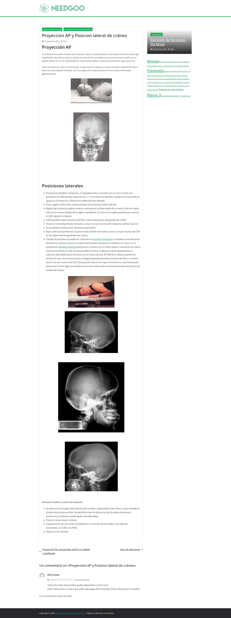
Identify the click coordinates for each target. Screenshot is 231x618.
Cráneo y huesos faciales (52, 29)
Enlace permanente (82, 580)
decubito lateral (165, 62)
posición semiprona (103, 239)
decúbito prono (157, 66)
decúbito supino (66, 246)
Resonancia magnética (171, 96)
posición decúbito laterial (167, 79)
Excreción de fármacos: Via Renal (168, 42)
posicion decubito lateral (173, 71)
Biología (153, 61)
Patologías (155, 70)
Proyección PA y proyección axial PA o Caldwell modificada (66, 551)
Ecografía (179, 66)
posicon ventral (152, 90)
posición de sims (158, 82)
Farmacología (156, 34)
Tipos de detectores (130, 549)
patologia (185, 66)
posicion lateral (157, 76)
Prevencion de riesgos (171, 89)
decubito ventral (177, 62)
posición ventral (183, 86)
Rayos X (154, 95)
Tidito (65, 41)
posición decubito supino (172, 76)
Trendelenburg (185, 96)
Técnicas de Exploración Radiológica (78, 29)
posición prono (158, 86)
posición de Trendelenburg (173, 82)
